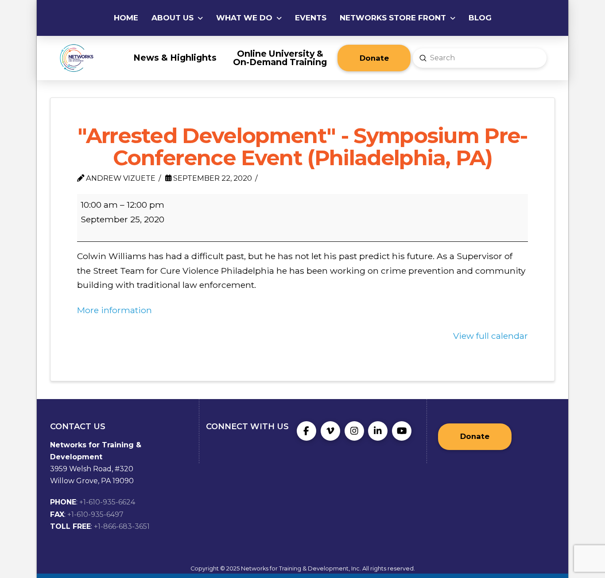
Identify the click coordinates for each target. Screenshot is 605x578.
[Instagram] (354, 431)
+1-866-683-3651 (122, 526)
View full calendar (490, 335)
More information (114, 310)
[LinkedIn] (378, 431)
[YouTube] (401, 431)
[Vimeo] (330, 431)
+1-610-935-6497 (95, 514)
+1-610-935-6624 (107, 502)
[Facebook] (306, 431)
